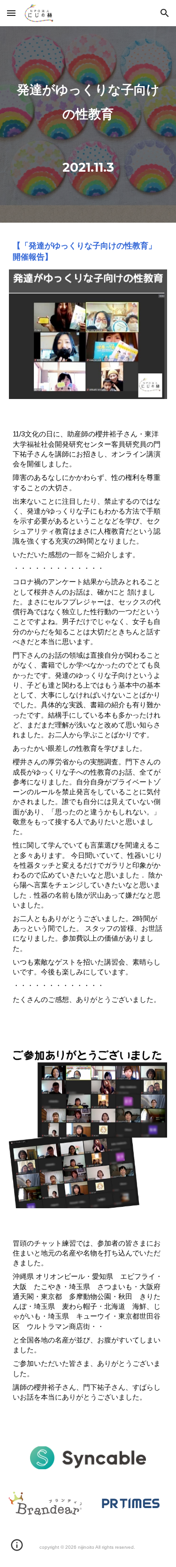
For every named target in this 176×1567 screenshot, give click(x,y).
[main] (88, 124)
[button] (11, 13)
